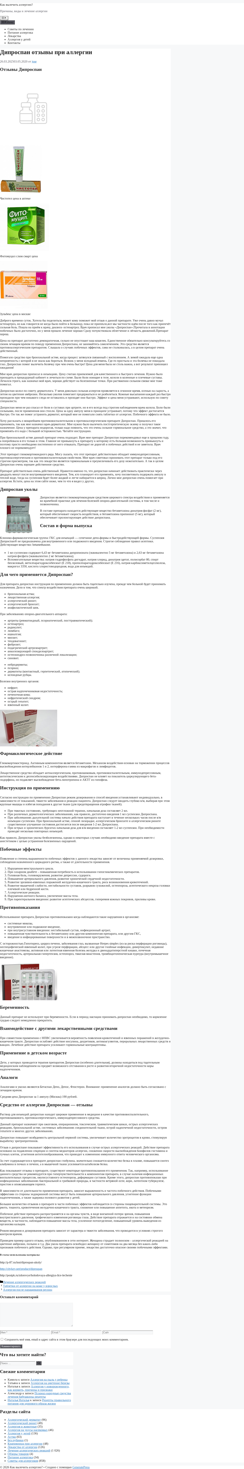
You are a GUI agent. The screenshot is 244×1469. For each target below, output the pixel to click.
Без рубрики (16, 1440)
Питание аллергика (20, 32)
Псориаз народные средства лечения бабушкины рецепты (39, 1395)
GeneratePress (81, 1467)
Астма (12, 1436)
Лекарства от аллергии (22, 1447)
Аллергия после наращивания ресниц (27, 1289)
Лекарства (14, 36)
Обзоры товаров (18, 1454)
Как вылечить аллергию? (16, 4)
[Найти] (39, 1363)
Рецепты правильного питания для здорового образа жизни (39, 1402)
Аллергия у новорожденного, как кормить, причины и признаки (38, 1388)
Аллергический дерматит (24, 1419)
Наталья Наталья (18, 1400)
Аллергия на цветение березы (50, 1383)
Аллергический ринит (22, 1423)
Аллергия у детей (19, 39)
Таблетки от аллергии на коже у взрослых (30, 1286)
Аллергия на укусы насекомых (28, 1430)
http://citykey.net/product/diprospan (21, 1268)
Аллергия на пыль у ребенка (48, 1379)
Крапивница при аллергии (25, 1443)
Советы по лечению (21, 29)
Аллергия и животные (22, 1426)
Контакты (14, 42)
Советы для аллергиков (23, 1460)
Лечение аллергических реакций (24, 1282)
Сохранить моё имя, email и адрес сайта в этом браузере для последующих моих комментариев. (67, 1339)
